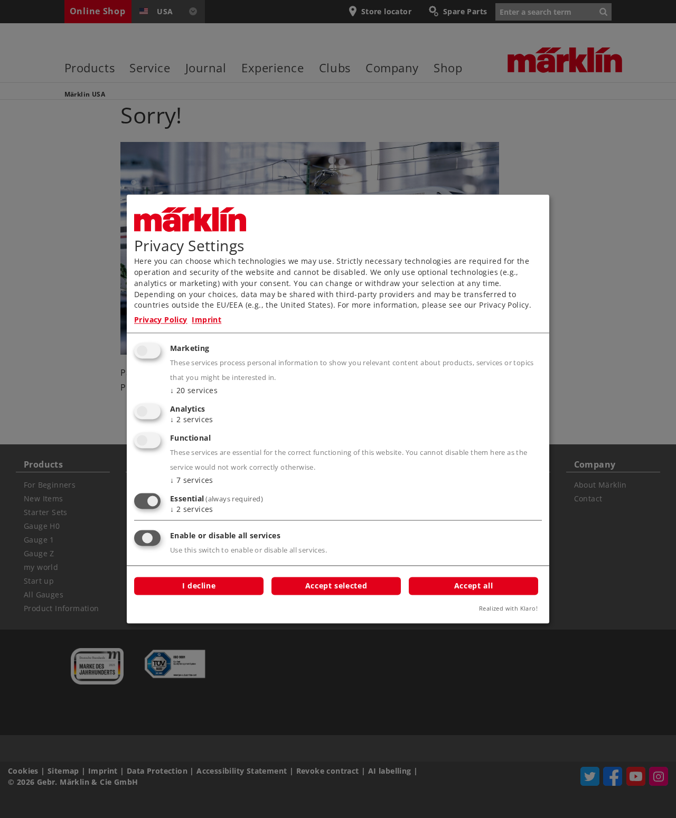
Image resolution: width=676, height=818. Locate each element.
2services (191, 420)
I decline (199, 586)
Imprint (206, 320)
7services (191, 480)
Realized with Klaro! (508, 609)
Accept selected (336, 586)
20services (194, 391)
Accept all (473, 586)
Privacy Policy (160, 320)
